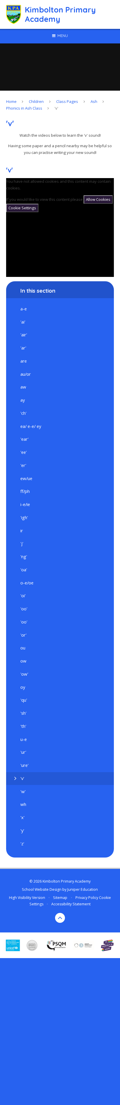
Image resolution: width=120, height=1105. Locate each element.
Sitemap (60, 897)
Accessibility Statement (71, 904)
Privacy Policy (86, 897)
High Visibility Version (27, 897)
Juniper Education (82, 889)
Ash (94, 101)
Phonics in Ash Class (24, 108)
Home (11, 101)
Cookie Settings (22, 207)
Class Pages (67, 101)
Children (36, 101)
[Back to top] (60, 918)
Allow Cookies (98, 199)
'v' (56, 108)
